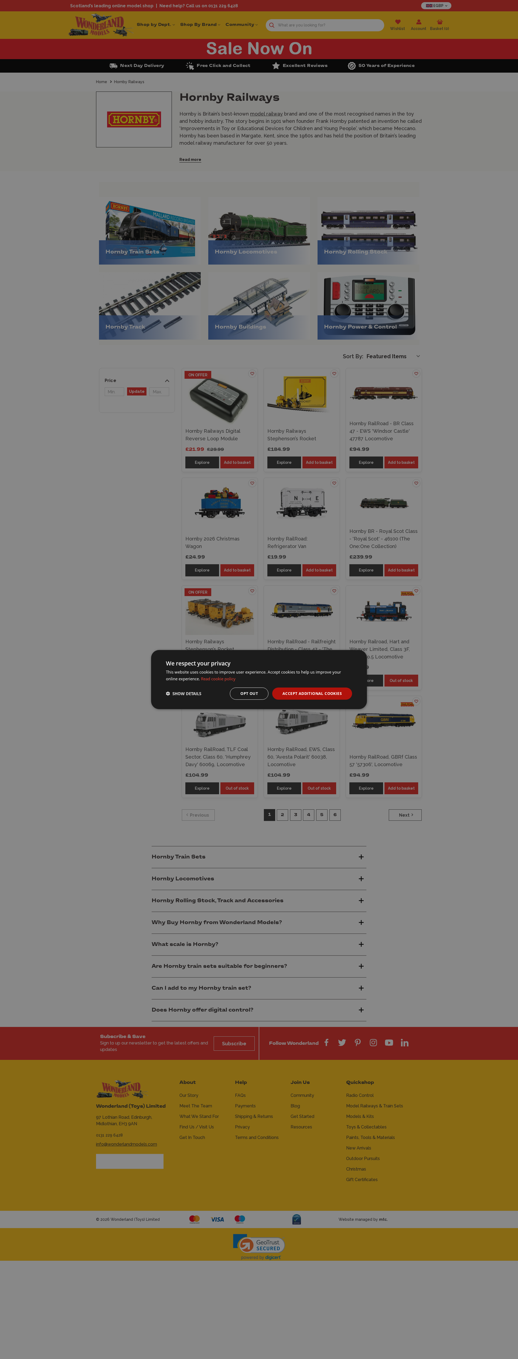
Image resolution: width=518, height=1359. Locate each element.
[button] (183, 693)
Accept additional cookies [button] (312, 693)
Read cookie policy (218, 678)
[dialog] (259, 679)
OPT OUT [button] (249, 693)
